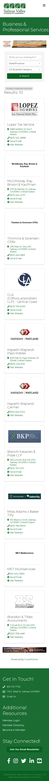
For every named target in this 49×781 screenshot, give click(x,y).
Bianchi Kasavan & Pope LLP (21, 453)
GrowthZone (31, 659)
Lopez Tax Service (20, 124)
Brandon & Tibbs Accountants (20, 618)
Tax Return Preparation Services (18, 88)
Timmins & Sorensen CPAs (23, 240)
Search (25, 76)
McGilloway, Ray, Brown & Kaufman (21, 182)
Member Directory (13, 725)
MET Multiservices (21, 569)
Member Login (11, 720)
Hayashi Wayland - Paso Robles (21, 351)
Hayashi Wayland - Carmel (21, 405)
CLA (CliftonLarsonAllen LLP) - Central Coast (22, 298)
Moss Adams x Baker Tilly (23, 513)
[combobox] (24, 63)
